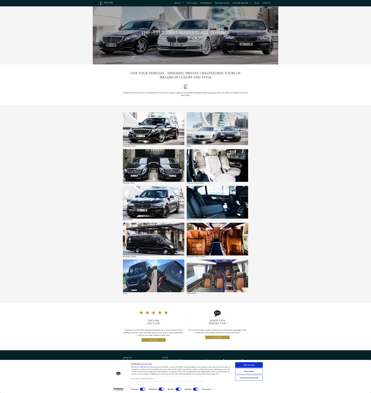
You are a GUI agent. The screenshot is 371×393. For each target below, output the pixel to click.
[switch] (161, 389)
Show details (206, 389)
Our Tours (192, 3)
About (177, 3)
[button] (183, 3)
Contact (266, 3)
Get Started (217, 337)
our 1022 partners (143, 367)
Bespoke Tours (222, 3)
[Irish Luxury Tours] (106, 3)
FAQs (256, 3)
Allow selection (249, 371)
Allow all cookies (249, 365)
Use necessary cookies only (249, 377)
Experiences (206, 3)
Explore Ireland (240, 3)
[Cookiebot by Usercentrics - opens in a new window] (118, 389)
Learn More (153, 339)
